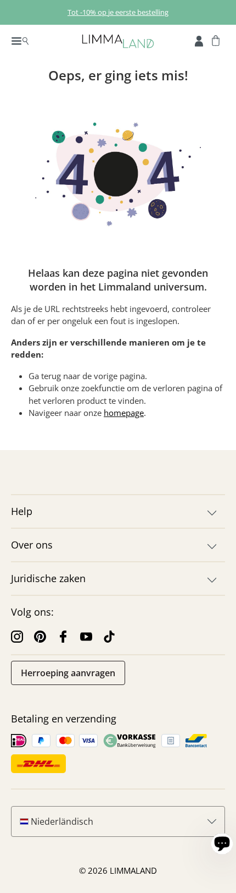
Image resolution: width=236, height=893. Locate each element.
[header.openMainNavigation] (20, 40)
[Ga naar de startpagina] (118, 40)
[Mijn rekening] (199, 40)
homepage (124, 412)
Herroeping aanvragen (68, 673)
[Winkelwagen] (215, 40)
